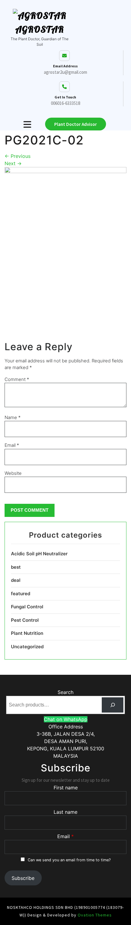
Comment (17, 379)
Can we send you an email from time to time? (69, 860)
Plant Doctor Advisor (75, 124)
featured (20, 593)
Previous (17, 156)
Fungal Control (27, 607)
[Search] (112, 704)
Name (13, 417)
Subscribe (23, 878)
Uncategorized (27, 646)
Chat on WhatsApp (65, 719)
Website (13, 473)
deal (15, 580)
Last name (65, 812)
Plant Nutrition (27, 633)
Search (65, 692)
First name (66, 787)
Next (13, 163)
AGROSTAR (39, 29)
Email (12, 445)
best (16, 567)
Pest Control (25, 620)
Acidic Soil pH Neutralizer (39, 554)
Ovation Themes (94, 915)
